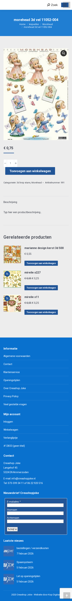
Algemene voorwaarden (16, 356)
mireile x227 (32, 272)
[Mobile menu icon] (65, 5)
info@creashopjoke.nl (23, 478)
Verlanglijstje (10, 437)
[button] (63, 53)
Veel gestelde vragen (15, 404)
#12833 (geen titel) (14, 445)
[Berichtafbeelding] (8, 551)
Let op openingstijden (28, 576)
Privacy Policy (11, 396)
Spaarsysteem (25, 562)
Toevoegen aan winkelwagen (30, 171)
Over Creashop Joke (14, 388)
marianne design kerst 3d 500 (44, 248)
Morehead (36, 182)
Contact (7, 364)
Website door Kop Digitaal (47, 594)
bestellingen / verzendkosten (33, 548)
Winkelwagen (10, 429)
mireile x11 (31, 297)
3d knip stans (23, 182)
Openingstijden (11, 380)
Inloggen (8, 421)
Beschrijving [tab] (10, 202)
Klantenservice (11, 372)
